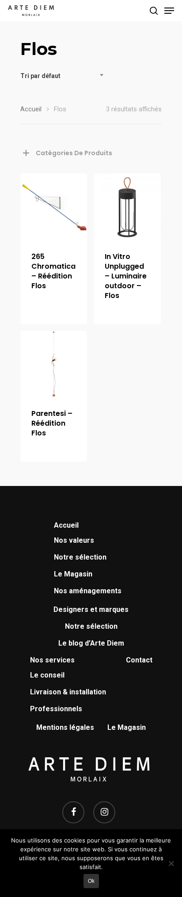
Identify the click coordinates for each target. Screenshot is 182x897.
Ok (91, 881)
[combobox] (64, 75)
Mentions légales (65, 727)
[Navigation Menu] (169, 10)
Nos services (52, 660)
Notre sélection (80, 557)
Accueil (31, 109)
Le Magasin (73, 574)
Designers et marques (91, 609)
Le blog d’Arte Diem (91, 643)
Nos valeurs (74, 540)
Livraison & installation (68, 692)
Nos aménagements (87, 591)
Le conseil (47, 675)
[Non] (171, 863)
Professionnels (56, 709)
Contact (139, 660)
